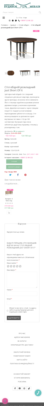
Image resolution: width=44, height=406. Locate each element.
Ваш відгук (11, 270)
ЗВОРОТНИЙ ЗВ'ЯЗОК (22, 352)
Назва (10, 290)
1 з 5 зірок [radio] (8, 266)
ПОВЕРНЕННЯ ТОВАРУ (21, 356)
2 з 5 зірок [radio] (11, 266)
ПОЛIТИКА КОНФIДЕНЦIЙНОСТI (22, 364)
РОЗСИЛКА (22, 382)
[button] (9, 212)
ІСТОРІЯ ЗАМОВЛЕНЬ (22, 378)
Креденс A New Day (9, 200)
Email (9, 299)
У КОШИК (14, 161)
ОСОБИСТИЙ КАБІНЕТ (22, 374)
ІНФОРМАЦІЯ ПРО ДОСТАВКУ (22, 345)
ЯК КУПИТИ (22, 341)
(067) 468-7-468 (32, 154)
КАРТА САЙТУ (22, 360)
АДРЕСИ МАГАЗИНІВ (22, 337)
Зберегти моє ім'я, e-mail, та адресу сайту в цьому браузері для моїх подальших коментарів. (22, 310)
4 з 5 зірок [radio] (17, 266)
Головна (4, 25)
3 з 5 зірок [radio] (14, 266)
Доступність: (9, 131)
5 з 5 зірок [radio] (20, 266)
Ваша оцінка (12, 263)
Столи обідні (24, 25)
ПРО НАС (22, 333)
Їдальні (13, 25)
